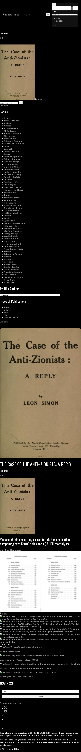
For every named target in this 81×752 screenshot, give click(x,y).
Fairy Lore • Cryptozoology (12, 172)
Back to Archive (16, 550)
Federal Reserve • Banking (12, 174)
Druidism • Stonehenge (11, 161)
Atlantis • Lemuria (10, 131)
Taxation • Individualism (11, 269)
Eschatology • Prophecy (11, 169)
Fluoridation (8, 179)
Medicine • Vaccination (11, 317)
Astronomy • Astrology (11, 128)
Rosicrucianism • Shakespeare (13, 254)
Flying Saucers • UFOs (11, 182)
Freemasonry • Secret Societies (14, 190)
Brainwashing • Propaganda (13, 141)
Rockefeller (7, 251)
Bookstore (8, 703)
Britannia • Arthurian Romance (14, 143)
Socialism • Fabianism (11, 264)
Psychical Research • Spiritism (14, 249)
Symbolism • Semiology (11, 267)
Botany (6, 312)
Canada (6, 146)
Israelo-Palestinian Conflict (13, 205)
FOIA (5, 315)
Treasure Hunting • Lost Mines (13, 277)
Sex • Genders (8, 262)
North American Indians (11, 236)
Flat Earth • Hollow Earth (12, 177)
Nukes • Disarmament (11, 238)
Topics (54, 11)
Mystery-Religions (10, 220)
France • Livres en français (12, 187)
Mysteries (7, 218)
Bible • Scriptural (9, 136)
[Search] (75, 8)
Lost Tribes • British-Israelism (13, 213)
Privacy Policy (16, 703)
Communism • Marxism (11, 151)
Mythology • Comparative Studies (14, 223)
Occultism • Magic (9, 241)
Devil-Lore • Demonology (12, 159)
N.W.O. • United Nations (11, 226)
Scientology (7, 259)
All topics (7, 118)
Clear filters (4, 105)
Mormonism (7, 215)
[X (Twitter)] (3, 43)
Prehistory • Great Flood (11, 246)
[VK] (6, 43)
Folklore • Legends (10, 184)
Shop (46, 619)
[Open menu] (48, 14)
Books (6, 310)
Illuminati (7, 195)
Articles (6, 307)
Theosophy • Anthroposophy (13, 272)
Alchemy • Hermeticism (11, 120)
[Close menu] (54, 4)
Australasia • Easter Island (12, 133)
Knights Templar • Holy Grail (13, 208)
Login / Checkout (5, 550)
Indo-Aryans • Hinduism (11, 197)
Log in (54, 25)
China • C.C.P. (8, 149)
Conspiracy (7, 154)
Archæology (7, 125)
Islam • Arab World (10, 203)
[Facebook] (1, 43)
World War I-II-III (9, 282)
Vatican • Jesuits (9, 280)
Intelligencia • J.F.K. (10, 200)
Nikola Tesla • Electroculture (13, 231)
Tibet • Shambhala (10, 274)
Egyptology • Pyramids (11, 164)
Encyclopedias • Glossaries (12, 167)
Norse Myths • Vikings (11, 233)
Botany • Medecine (10, 138)
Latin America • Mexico (11, 210)
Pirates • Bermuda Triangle (12, 244)
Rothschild (7, 256)
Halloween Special (10, 192)
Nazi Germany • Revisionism (13, 228)
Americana (7, 123)
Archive (2, 703)
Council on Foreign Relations (13, 156)
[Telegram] (8, 43)
